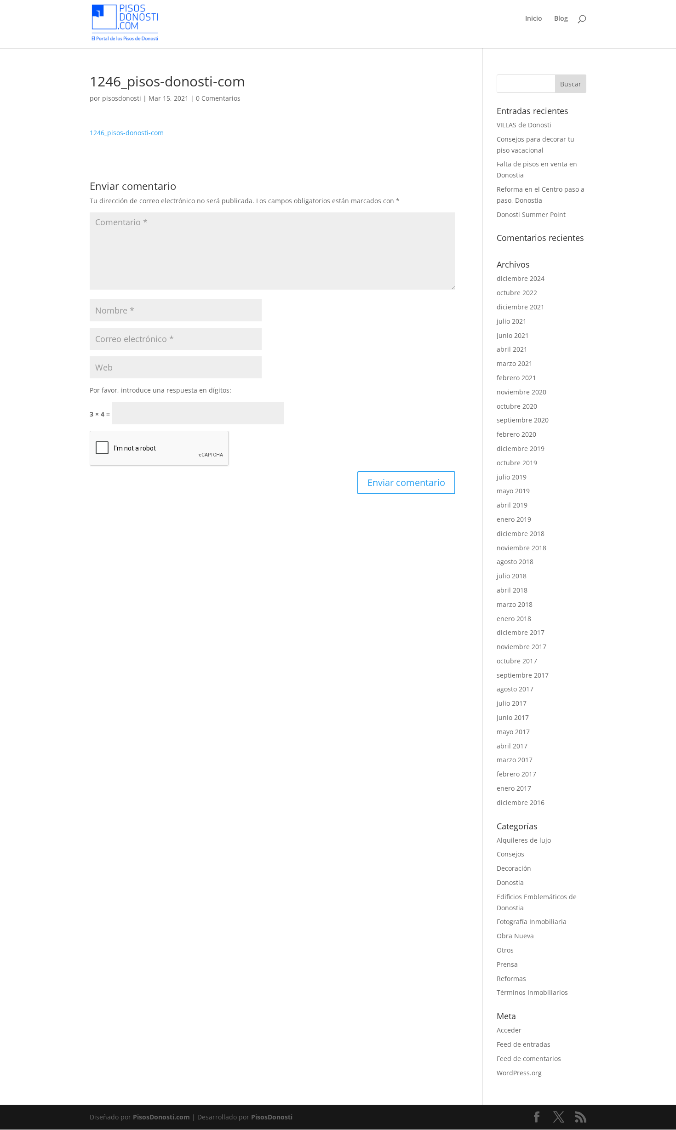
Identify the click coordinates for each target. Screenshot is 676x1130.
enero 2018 (514, 618)
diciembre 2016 (520, 802)
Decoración (514, 868)
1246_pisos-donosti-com (127, 132)
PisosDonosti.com (161, 1117)
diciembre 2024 (520, 278)
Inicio (533, 19)
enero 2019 (514, 519)
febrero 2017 (516, 774)
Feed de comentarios (529, 1058)
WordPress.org (519, 1072)
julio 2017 (512, 703)
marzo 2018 (515, 604)
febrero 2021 (516, 377)
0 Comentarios (218, 98)
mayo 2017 (513, 731)
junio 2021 (513, 335)
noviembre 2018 (521, 547)
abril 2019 (512, 505)
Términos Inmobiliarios (532, 992)
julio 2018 (512, 575)
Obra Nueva (515, 935)
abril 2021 (512, 349)
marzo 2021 (515, 363)
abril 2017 (512, 746)
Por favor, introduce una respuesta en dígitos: (160, 390)
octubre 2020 (517, 406)
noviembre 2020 (521, 392)
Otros (505, 950)
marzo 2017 (515, 759)
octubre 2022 (517, 292)
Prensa (507, 964)
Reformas (511, 978)
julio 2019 (512, 477)
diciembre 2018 (520, 533)
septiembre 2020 (523, 420)
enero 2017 (514, 788)
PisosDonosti (271, 1117)
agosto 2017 (515, 689)
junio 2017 (513, 717)
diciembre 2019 (520, 448)
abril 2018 (512, 590)
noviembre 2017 (521, 646)
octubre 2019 (517, 462)
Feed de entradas (523, 1044)
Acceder (509, 1030)
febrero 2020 (516, 434)
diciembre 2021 (520, 306)
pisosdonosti (121, 98)
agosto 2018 (515, 561)
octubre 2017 (517, 660)
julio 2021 (512, 321)
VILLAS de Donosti (524, 124)
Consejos (510, 854)
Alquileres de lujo (524, 840)
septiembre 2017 (523, 675)
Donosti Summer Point (531, 214)
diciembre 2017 (520, 632)
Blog (561, 19)
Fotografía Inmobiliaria (532, 921)
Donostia (510, 882)
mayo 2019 (513, 490)
